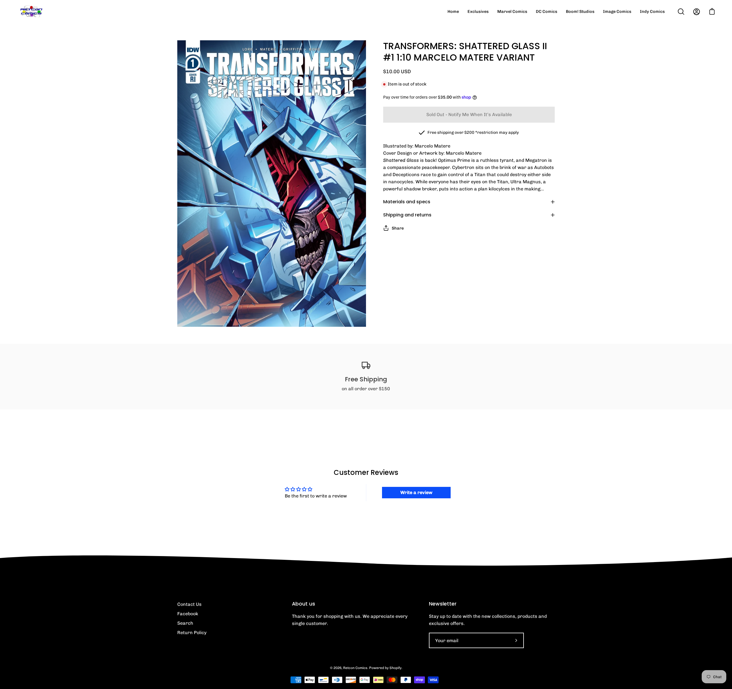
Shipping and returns (407, 215)
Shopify (395, 668)
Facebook (187, 613)
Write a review (416, 492)
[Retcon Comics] (31, 11)
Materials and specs (406, 201)
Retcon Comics (355, 668)
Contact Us (189, 604)
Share (398, 228)
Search (185, 623)
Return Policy (191, 632)
